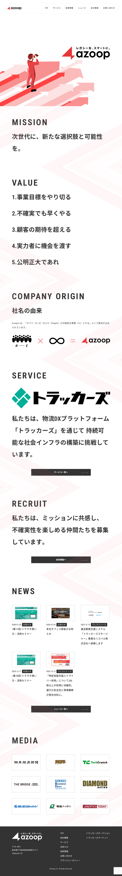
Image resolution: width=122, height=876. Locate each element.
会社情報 (94, 8)
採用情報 (69, 8)
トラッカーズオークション (98, 833)
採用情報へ (61, 560)
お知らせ (64, 847)
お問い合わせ (109, 8)
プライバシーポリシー (70, 860)
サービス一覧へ (61, 472)
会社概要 (64, 838)
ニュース (82, 8)
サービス (57, 8)
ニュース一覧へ (61, 709)
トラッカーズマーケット (97, 838)
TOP (46, 8)
